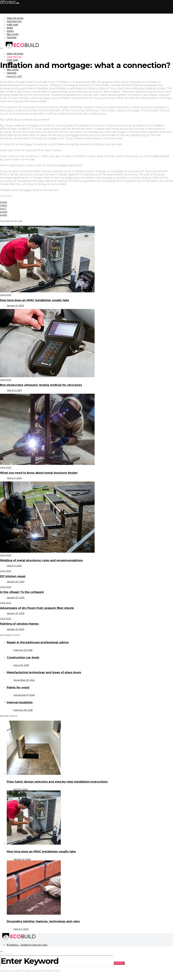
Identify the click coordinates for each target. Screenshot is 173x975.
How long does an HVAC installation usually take (34, 300)
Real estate (13, 34)
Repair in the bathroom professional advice (38, 642)
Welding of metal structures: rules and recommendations (41, 560)
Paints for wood (18, 687)
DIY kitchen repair (13, 576)
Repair (10, 28)
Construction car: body (23, 657)
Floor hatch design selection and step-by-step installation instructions (57, 781)
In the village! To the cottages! (22, 592)
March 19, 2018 (21, 665)
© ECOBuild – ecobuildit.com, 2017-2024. (27, 945)
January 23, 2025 (15, 597)
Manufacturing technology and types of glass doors (44, 672)
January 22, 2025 (15, 629)
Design (10, 31)
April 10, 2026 (20, 789)
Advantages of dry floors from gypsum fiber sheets (37, 608)
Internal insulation (20, 702)
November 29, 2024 (24, 680)
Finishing (11, 37)
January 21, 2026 (15, 305)
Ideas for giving (15, 18)
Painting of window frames (19, 623)
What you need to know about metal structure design (39, 472)
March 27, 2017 (14, 76)
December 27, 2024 (24, 694)
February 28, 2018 (23, 710)
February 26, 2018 (23, 650)
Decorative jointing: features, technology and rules (43, 921)
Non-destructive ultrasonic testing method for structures (41, 385)
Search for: (6, 954)
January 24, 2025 (15, 581)
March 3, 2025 (14, 390)
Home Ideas (12, 25)
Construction (14, 21)
